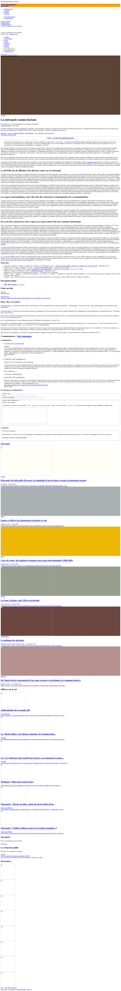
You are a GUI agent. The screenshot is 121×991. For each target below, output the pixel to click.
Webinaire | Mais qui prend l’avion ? (17, 782)
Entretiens (3, 676)
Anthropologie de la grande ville (15, 710)
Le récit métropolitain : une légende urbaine (39, 269)
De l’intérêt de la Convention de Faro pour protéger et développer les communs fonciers (41, 680)
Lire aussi (5, 443)
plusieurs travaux (92, 162)
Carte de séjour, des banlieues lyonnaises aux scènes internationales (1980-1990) (37, 560)
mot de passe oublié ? (21, 437)
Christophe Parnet (6, 125)
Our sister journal (5, 21)
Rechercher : (4, 54)
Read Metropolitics (9, 48)
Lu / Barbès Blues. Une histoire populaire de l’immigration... (28, 734)
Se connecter (11, 989)
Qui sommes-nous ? (9, 50)
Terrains (3, 115)
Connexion (5, 437)
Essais (2, 516)
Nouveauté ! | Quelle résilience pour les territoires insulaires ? (29, 828)
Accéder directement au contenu (10, 1)
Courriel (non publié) (8, 397)
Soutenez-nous (13, 34)
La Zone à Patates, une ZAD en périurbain (20, 600)
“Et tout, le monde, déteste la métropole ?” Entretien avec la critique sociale (76, 266)
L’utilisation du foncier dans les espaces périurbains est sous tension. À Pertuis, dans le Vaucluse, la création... (31, 605)
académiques (23, 128)
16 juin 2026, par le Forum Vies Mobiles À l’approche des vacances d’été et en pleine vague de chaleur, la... (31, 785)
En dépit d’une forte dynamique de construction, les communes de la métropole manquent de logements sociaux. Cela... (34, 485)
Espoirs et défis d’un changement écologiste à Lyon (24, 520)
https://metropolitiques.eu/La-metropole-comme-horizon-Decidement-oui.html (26, 385)
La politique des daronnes (12, 640)
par (14, 343)
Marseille (41, 133)
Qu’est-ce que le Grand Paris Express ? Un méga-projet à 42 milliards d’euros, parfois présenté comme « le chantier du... (34, 763)
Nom (3, 395)
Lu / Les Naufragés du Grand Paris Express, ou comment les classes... (32, 758)
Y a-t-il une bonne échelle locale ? (43, 267)
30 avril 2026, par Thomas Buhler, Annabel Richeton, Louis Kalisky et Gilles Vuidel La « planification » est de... (32, 809)
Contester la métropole (37, 270)
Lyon (35, 133)
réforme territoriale (18, 133)
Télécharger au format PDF (8, 135)
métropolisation (29, 133)
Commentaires (5, 636)
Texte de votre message (8, 402)
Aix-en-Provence (49, 133)
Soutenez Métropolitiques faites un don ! (9, 5)
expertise (9, 133)
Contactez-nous (8, 51)
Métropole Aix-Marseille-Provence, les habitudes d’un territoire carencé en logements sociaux (43, 480)
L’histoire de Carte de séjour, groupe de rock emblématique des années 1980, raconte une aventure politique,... (31, 565)
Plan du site (4, 989)
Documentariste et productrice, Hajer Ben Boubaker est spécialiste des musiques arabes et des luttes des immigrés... (33, 739)
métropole (3, 133)
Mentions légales (21, 989)
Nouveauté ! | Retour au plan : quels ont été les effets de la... (28, 804)
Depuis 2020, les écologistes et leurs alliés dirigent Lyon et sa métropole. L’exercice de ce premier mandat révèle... (32, 525)
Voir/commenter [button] (24, 336)
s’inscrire (11, 437)
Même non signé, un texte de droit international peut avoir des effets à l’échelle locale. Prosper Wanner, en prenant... (33, 685)
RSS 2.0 (29, 989)
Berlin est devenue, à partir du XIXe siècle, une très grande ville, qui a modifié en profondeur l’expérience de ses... (33, 715)
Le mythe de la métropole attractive (63, 138)
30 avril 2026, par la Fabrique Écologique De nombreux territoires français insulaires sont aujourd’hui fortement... (32, 833)
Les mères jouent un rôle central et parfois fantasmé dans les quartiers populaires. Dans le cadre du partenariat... (32, 645)
